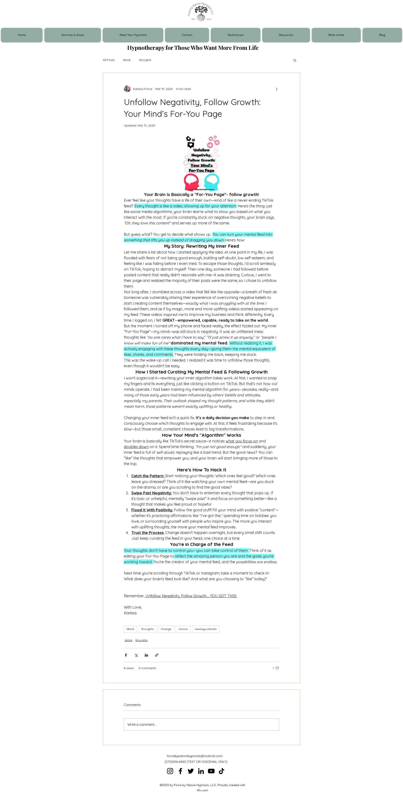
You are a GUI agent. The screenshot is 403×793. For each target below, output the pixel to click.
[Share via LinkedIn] (146, 655)
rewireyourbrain (206, 629)
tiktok (127, 60)
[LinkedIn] (201, 771)
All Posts (109, 60)
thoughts (145, 60)
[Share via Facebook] (126, 655)
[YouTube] (211, 771)
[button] (295, 60)
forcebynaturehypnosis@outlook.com (194, 756)
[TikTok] (221, 771)
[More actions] (276, 88)
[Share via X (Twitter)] (136, 655)
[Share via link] (157, 655)
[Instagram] (170, 771)
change (166, 629)
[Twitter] (191, 771)
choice (183, 629)
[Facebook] (180, 771)
